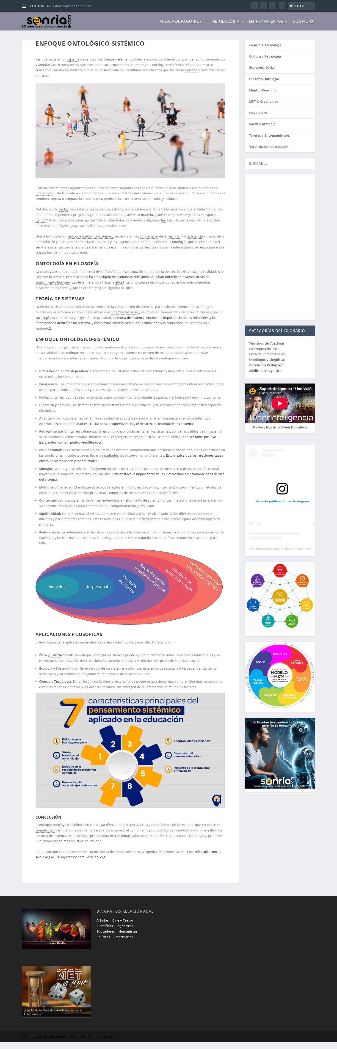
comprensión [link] (148, 236)
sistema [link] (73, 59)
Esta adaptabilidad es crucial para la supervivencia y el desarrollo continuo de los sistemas (124, 424)
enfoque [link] (147, 242)
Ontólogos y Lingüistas (267, 359)
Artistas (103, 920)
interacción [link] (44, 193)
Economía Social (262, 67)
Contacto (303, 21)
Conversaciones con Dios (72, 6)
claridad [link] (191, 70)
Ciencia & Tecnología (265, 45)
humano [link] (63, 282)
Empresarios (123, 937)
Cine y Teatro (122, 920)
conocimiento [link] (46, 282)
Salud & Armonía (262, 124)
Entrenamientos (266, 21)
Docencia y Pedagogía (266, 365)
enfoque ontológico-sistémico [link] (90, 236)
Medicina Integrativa (265, 370)
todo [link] (65, 188)
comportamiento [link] (127, 437)
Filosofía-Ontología (264, 79)
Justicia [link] (56, 655)
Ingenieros (125, 926)
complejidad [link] (45, 830)
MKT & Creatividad (263, 101)
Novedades (258, 112)
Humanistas (128, 931)
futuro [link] (146, 437)
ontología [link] (179, 242)
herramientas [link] (120, 836)
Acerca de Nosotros (181, 21)
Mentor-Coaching (262, 90)
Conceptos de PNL (263, 349)
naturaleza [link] (155, 271)
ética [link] (119, 282)
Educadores (106, 931)
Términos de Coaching (266, 343)
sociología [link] (43, 317)
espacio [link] (210, 215)
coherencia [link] (175, 323)
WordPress (105, 1037)
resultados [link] (110, 455)
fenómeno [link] (98, 469)
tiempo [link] (41, 220)
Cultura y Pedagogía (265, 56)
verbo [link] (63, 209)
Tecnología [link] (62, 681)
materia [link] (147, 215)
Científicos (105, 926)
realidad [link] (174, 236)
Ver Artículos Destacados (268, 146)
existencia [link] (195, 236)
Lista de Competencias (267, 354)
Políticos (103, 937)
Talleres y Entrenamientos (269, 135)
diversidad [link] (147, 519)
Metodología (225, 21)
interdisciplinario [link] (124, 312)
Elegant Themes (55, 1037)
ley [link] (163, 220)
